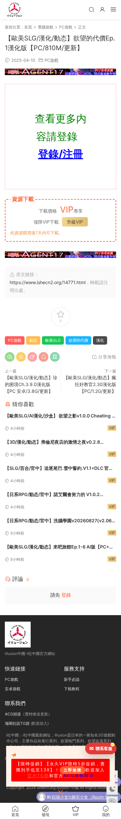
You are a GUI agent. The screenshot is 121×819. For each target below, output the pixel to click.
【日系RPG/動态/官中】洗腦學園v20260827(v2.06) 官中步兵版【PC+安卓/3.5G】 (59, 521)
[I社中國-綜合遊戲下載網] (14, 9)
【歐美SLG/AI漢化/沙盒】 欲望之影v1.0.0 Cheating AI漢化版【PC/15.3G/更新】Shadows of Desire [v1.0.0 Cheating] (60, 416)
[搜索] (91, 9)
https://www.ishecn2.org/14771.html (48, 282)
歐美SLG (53, 340)
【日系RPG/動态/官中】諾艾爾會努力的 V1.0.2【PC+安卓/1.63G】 (52, 495)
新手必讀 (71, 679)
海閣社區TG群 (17, 723)
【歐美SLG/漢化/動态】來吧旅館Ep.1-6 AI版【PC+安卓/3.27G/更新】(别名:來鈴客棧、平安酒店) (59, 547)
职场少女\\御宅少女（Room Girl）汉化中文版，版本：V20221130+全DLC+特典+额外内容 (84, 796)
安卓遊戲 (12, 688)
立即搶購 (73, 770)
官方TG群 (38, 776)
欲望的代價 (78, 340)
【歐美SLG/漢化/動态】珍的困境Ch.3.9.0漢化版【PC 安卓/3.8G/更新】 (31, 384)
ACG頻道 (13, 714)
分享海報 (106, 357)
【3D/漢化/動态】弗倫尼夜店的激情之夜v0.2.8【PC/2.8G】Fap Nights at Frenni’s (52, 442)
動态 (33, 340)
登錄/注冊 (60, 154)
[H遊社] (60, 72)
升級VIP (75, 222)
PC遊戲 (51, 60)
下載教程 (71, 688)
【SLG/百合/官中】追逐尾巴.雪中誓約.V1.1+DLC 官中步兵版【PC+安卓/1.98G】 (59, 468)
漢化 (100, 340)
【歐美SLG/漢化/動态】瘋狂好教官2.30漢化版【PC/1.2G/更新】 (90, 384)
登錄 (66, 595)
